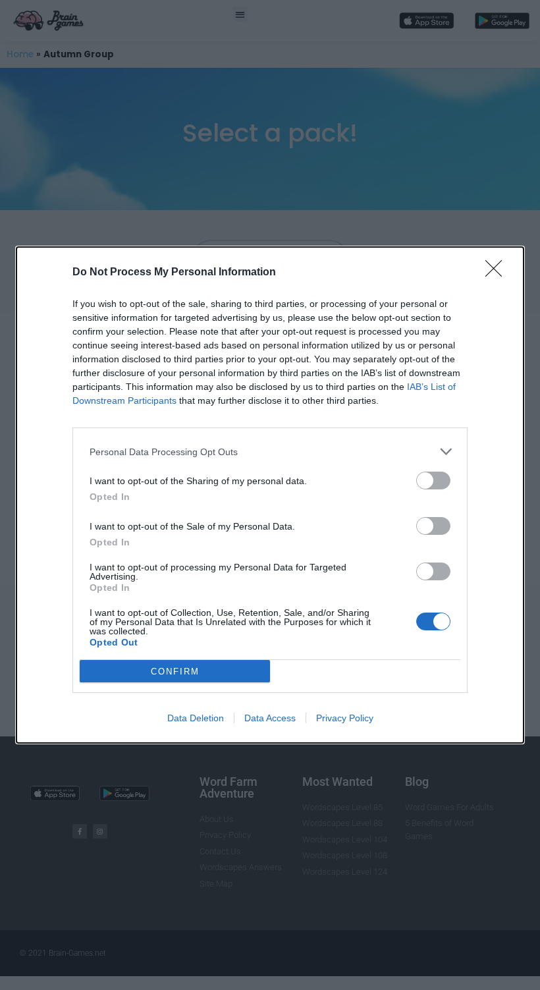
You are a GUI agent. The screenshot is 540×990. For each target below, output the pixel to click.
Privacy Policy (344, 718)
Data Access (270, 718)
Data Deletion (195, 718)
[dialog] (270, 495)
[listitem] (270, 451)
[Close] (497, 272)
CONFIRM (175, 671)
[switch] (433, 480)
